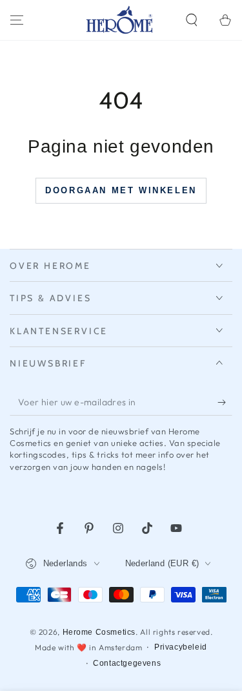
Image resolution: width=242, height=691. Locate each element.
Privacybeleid (180, 647)
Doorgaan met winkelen (121, 190)
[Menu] (17, 20)
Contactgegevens (127, 663)
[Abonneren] (224, 402)
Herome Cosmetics (99, 632)
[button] (191, 20)
